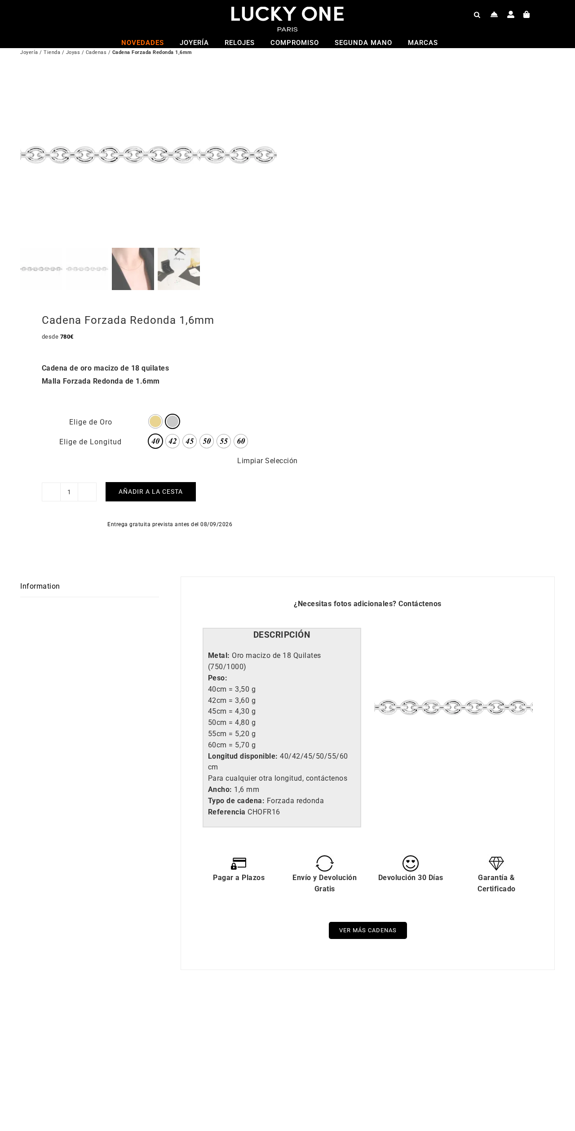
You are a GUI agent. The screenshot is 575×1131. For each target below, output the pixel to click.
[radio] (155, 421)
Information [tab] (40, 586)
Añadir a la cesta (151, 491)
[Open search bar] (477, 14)
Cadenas (96, 52)
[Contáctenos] (494, 14)
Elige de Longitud (90, 442)
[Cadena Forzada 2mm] (137, 1024)
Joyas (73, 52)
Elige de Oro (90, 422)
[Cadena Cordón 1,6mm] (404, 1024)
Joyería (29, 52)
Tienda (52, 52)
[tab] (282, 635)
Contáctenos (420, 603)
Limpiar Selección (267, 460)
